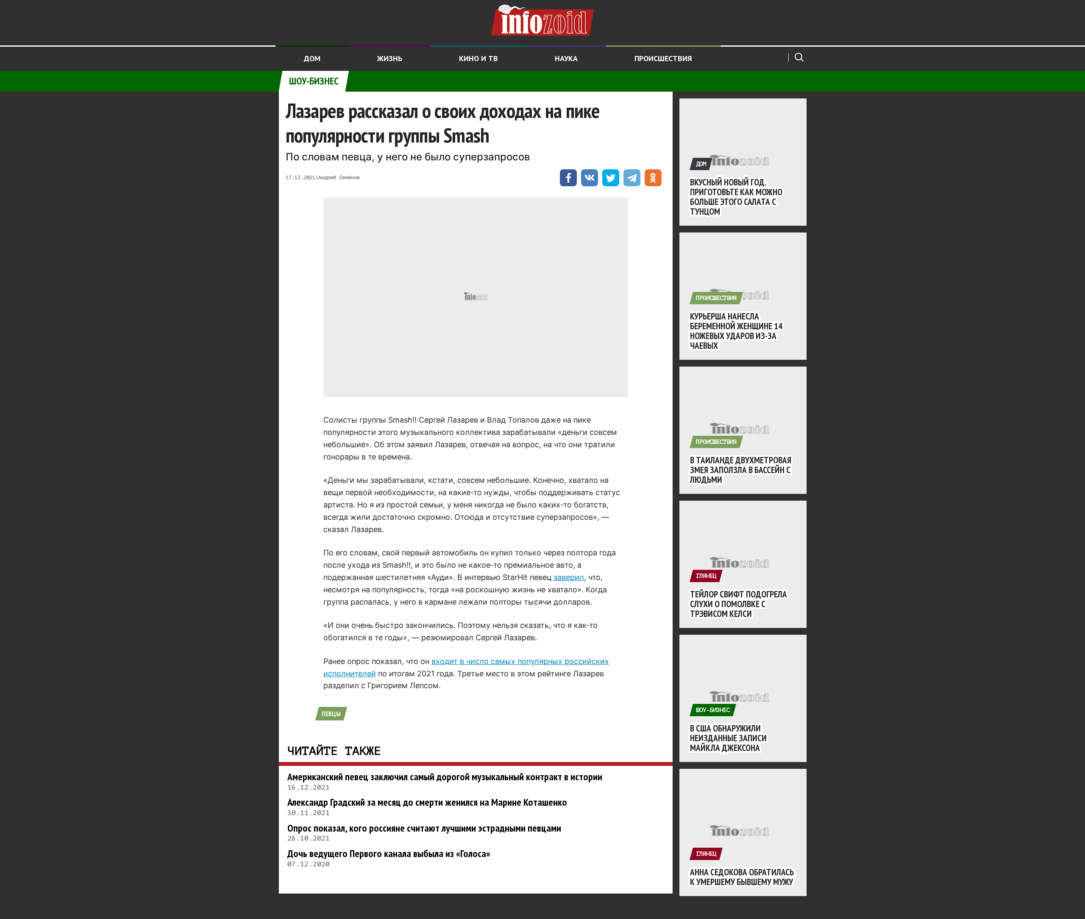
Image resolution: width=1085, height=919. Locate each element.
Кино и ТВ (478, 58)
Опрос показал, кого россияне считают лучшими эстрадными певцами (424, 828)
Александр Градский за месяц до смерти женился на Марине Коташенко (427, 802)
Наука (566, 58)
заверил (569, 577)
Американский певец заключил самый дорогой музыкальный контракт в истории (444, 776)
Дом (312, 58)
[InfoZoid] (542, 19)
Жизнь (389, 58)
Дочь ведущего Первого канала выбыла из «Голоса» (388, 853)
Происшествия (663, 58)
